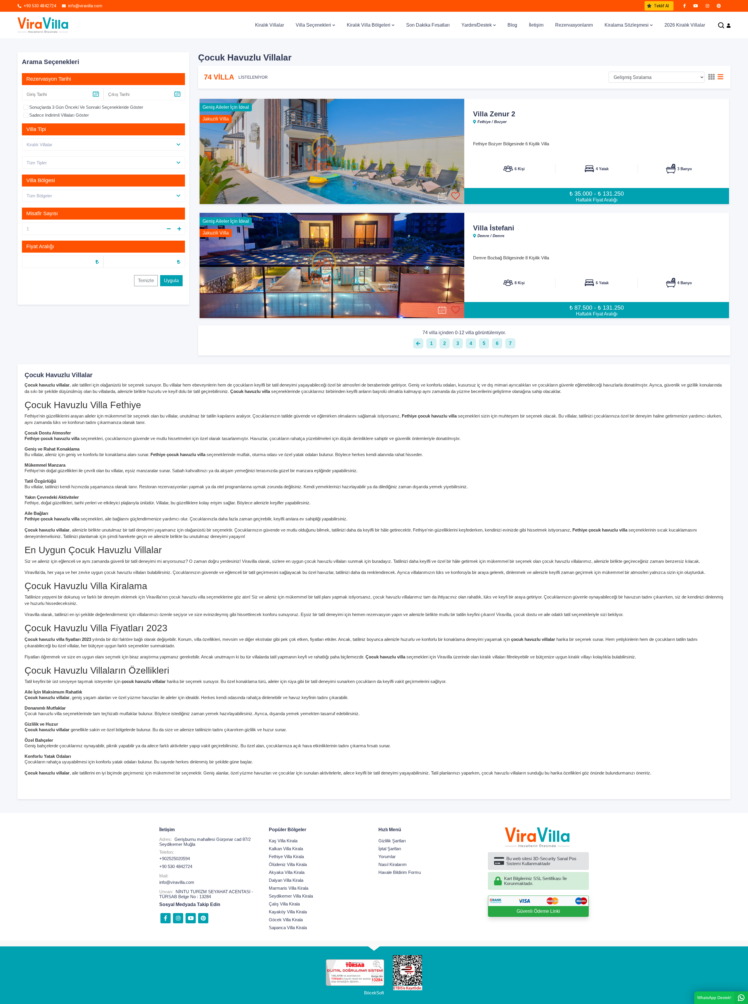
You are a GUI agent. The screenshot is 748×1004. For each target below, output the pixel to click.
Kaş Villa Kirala (283, 840)
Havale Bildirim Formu (399, 872)
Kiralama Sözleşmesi (627, 25)
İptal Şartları (389, 848)
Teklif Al (661, 6)
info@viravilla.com (176, 882)
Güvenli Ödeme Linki (538, 911)
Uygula (171, 280)
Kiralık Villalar (269, 25)
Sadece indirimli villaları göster (59, 115)
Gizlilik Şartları (392, 840)
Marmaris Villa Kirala (288, 888)
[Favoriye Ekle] (455, 196)
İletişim (536, 25)
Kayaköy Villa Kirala (288, 911)
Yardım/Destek (476, 25)
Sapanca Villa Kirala (288, 927)
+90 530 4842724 (175, 866)
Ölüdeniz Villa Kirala (288, 864)
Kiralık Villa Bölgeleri (368, 25)
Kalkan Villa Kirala (286, 848)
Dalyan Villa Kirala (286, 880)
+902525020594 (174, 858)
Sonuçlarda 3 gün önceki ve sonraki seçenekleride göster (86, 107)
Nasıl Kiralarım (392, 864)
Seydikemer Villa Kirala (291, 895)
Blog (512, 25)
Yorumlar (387, 856)
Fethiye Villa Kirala (286, 856)
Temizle (146, 280)
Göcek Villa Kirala (286, 919)
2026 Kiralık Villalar (684, 25)
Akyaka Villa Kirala (286, 872)
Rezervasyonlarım (574, 25)
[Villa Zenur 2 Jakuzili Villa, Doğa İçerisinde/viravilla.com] (332, 151)
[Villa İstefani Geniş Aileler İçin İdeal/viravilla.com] (332, 265)
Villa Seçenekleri (313, 25)
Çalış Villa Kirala (284, 903)
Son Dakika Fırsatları (428, 25)
